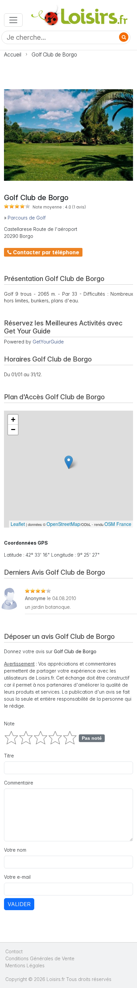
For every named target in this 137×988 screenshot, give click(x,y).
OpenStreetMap (63, 524)
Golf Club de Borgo (54, 54)
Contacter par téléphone (45, 252)
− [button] (13, 429)
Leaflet (18, 524)
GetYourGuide (48, 341)
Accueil (12, 54)
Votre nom (15, 850)
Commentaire (18, 783)
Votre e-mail (17, 877)
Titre (9, 755)
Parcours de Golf (27, 218)
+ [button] (13, 419)
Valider (19, 904)
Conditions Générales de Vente (39, 958)
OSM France (117, 524)
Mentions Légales (25, 965)
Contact (14, 951)
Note (9, 723)
